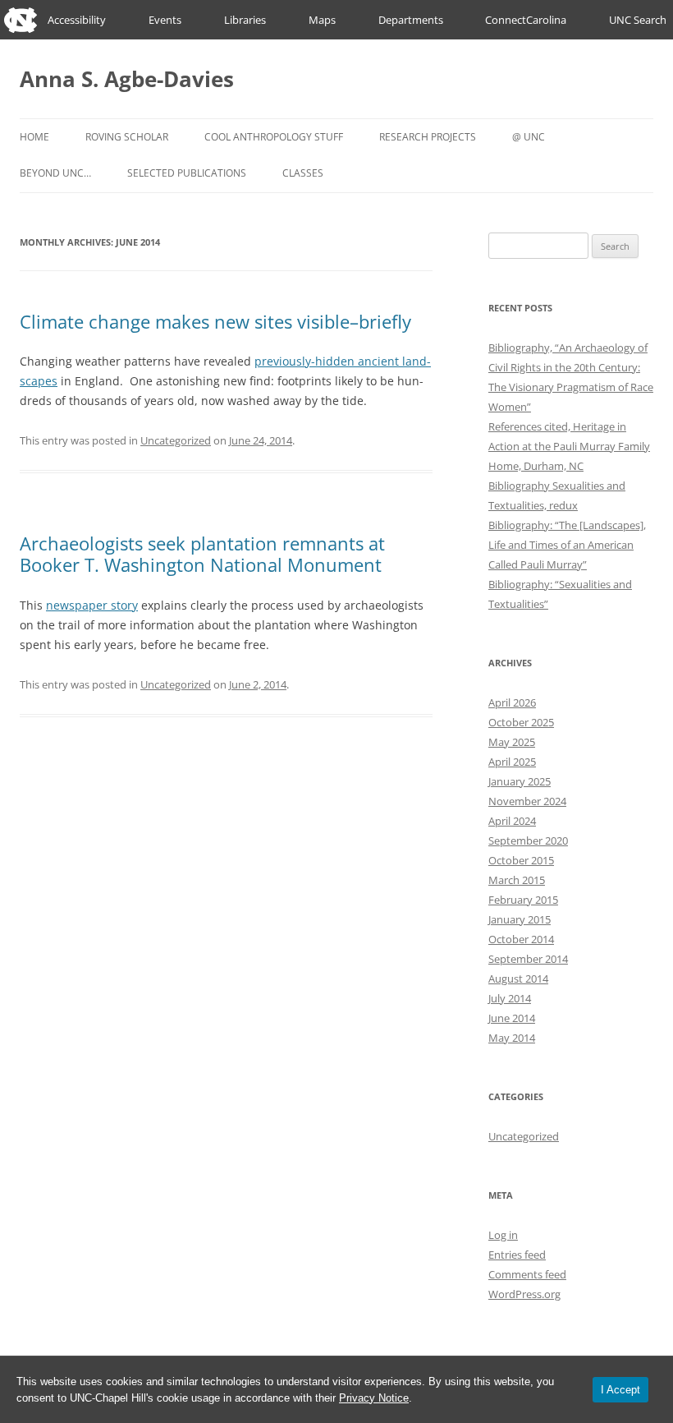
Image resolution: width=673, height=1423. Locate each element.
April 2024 (512, 820)
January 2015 (519, 919)
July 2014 (509, 998)
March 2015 (516, 880)
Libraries (245, 19)
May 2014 (511, 1037)
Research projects (427, 137)
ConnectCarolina (525, 19)
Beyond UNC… (55, 173)
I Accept (620, 1390)
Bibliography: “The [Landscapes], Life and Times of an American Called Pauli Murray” (567, 545)
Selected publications (186, 173)
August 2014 (518, 978)
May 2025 (511, 742)
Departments (410, 19)
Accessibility (77, 19)
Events (165, 19)
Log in (503, 1234)
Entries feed (517, 1254)
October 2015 (521, 860)
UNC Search (637, 19)
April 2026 (512, 702)
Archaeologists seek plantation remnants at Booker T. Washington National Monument (202, 554)
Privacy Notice (374, 1398)
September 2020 (528, 840)
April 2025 (512, 761)
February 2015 (523, 899)
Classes (302, 173)
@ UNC (528, 137)
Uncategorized (175, 440)
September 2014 (528, 958)
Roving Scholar (126, 137)
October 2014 (521, 939)
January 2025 (519, 781)
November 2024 (527, 801)
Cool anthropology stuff (273, 137)
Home (34, 137)
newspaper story (92, 605)
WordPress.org (524, 1294)
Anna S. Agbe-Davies (127, 79)
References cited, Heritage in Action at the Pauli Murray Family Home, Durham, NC (569, 446)
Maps (322, 19)
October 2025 (521, 722)
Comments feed (527, 1274)
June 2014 (511, 1018)
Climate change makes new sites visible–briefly (215, 321)
